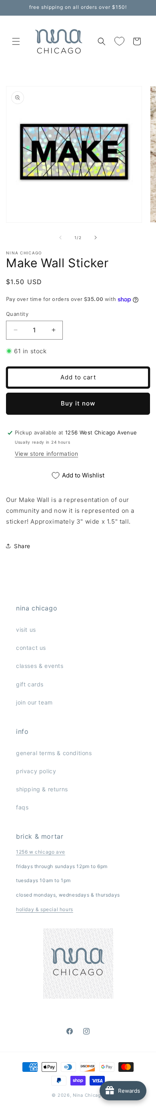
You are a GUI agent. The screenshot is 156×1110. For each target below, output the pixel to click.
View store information (46, 453)
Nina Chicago (88, 1095)
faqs (22, 807)
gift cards (30, 684)
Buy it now (78, 403)
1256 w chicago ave (40, 852)
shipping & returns (42, 789)
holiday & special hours (44, 909)
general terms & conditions (54, 753)
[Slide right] (95, 237)
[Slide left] (60, 237)
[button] (16, 41)
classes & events (40, 665)
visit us (26, 629)
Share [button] (22, 546)
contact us (31, 647)
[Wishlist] (119, 41)
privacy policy (36, 771)
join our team (34, 702)
